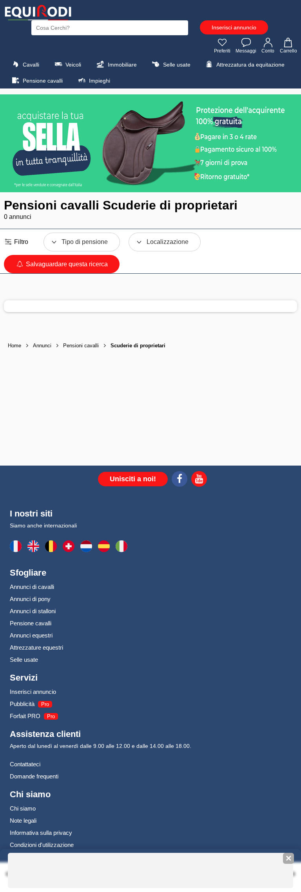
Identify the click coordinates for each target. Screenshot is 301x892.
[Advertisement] (150, 409)
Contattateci (25, 764)
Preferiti (222, 51)
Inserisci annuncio (234, 27)
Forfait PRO (25, 716)
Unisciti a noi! (133, 479)
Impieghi (98, 81)
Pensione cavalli (42, 81)
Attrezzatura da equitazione (250, 64)
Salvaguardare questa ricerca (66, 264)
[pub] (150, 143)
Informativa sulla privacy (41, 832)
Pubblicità (22, 704)
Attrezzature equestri (36, 647)
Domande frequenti (34, 776)
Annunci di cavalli (32, 586)
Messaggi (246, 51)
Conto (267, 51)
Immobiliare (121, 64)
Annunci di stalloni (33, 611)
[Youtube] (199, 480)
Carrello (288, 51)
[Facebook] (179, 480)
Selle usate (175, 64)
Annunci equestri (31, 635)
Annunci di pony (30, 599)
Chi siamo (23, 808)
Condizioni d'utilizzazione (42, 844)
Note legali (23, 820)
